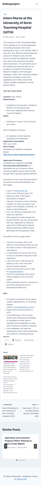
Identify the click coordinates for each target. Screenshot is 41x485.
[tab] (16, 460)
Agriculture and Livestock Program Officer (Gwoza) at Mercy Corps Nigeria (18, 441)
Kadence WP (22, 479)
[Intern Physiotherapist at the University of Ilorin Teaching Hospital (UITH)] (28, 363)
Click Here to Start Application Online (19, 155)
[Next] (35, 446)
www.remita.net (21, 191)
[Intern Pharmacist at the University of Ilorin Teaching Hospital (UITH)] (11, 385)
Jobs (5, 14)
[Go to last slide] (5, 446)
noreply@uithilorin (16, 272)
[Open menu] (37, 3)
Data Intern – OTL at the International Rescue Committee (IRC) (30, 410)
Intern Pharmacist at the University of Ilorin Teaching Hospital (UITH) (10, 410)
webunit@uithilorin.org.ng (24, 307)
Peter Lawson (9, 37)
